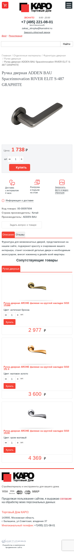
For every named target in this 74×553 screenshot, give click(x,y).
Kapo (37, 8)
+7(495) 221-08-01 (44, 525)
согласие (66, 498)
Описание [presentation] (8, 234)
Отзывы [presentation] (20, 234)
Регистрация (15, 36)
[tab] (8, 235)
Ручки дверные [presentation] (11, 268)
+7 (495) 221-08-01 (37, 22)
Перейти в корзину (5, 5)
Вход (4, 36)
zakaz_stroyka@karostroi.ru (37, 28)
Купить (21, 167)
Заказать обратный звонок (37, 32)
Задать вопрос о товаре (22, 224)
